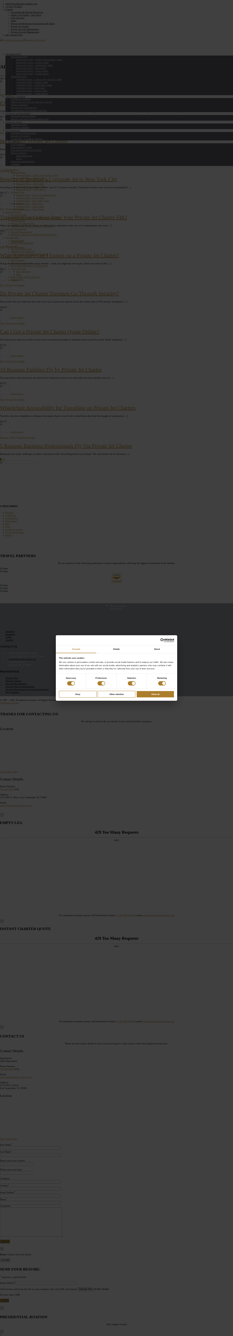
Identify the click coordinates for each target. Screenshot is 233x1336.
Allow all (155, 694)
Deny (77, 694)
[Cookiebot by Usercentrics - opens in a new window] (162, 640)
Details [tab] (116, 649)
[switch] (101, 683)
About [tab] (157, 649)
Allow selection (116, 694)
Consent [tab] (76, 649)
